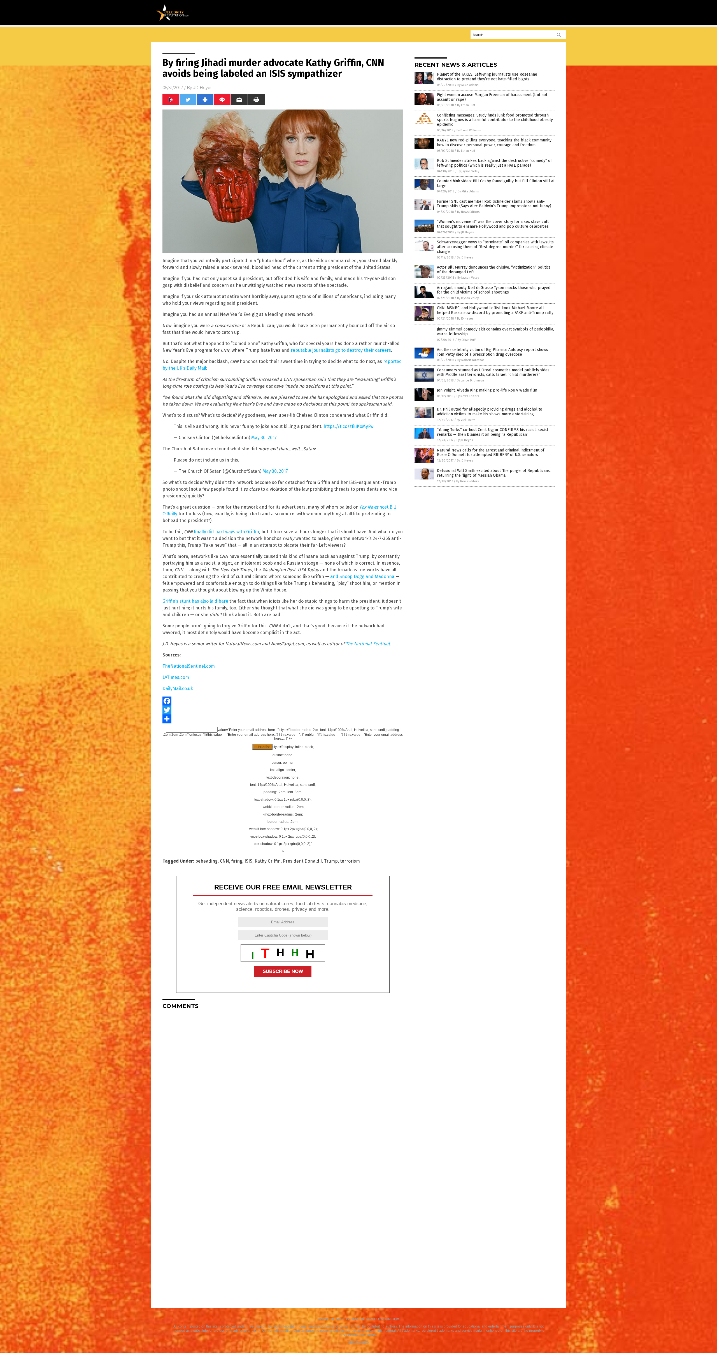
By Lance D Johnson (470, 380)
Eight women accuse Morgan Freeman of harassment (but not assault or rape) (492, 97)
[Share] (282, 718)
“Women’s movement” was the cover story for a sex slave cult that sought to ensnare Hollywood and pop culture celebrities (493, 224)
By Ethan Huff (466, 105)
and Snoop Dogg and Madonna (362, 576)
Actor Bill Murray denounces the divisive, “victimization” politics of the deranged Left (494, 269)
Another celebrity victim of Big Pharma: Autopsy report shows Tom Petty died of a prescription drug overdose (492, 352)
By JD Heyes (465, 232)
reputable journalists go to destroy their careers (341, 350)
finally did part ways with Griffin (226, 531)
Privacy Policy (358, 1342)
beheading (206, 861)
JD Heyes (202, 87)
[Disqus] (282, 1084)
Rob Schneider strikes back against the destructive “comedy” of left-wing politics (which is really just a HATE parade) (494, 163)
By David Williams (469, 130)
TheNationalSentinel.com (188, 666)
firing (236, 861)
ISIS (248, 861)
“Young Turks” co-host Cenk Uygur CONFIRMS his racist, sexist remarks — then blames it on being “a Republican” (492, 432)
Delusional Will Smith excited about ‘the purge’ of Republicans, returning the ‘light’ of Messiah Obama (494, 473)
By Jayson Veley (468, 171)
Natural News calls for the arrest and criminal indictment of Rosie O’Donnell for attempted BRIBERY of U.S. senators (490, 452)
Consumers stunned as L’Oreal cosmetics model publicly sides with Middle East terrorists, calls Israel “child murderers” (493, 372)
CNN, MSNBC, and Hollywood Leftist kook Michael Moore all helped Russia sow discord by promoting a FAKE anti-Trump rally (495, 310)
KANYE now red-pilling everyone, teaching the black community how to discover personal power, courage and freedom (494, 142)
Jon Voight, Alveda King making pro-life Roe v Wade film (487, 390)
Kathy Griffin (268, 861)
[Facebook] (282, 701)
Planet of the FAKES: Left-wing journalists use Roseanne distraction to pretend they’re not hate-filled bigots (487, 76)
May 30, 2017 (264, 437)
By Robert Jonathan (471, 360)
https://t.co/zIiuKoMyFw (348, 426)
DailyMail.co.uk (177, 688)
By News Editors (468, 212)
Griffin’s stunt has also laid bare (195, 601)
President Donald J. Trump (310, 861)
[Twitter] (282, 709)
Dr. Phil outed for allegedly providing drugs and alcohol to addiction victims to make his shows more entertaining (489, 411)
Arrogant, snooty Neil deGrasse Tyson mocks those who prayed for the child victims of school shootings (493, 290)
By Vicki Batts (466, 420)
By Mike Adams (467, 85)
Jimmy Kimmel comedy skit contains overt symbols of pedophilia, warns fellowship (495, 331)
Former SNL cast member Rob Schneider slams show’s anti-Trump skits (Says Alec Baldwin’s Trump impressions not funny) (494, 204)
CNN (224, 861)
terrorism (350, 861)
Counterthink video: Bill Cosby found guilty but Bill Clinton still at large (496, 183)
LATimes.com (175, 677)
